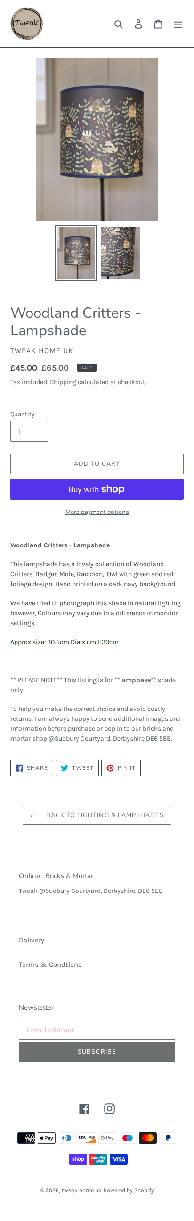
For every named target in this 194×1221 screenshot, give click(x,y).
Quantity (22, 414)
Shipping (63, 382)
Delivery (31, 940)
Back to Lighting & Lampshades (104, 815)
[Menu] (178, 24)
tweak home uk (82, 1190)
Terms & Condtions (50, 964)
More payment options (97, 511)
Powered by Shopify (129, 1190)
